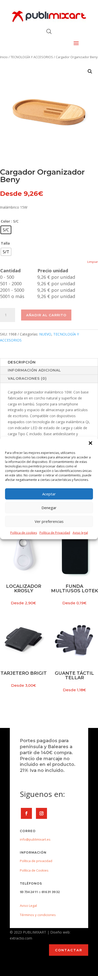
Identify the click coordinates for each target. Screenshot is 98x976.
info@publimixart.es (35, 839)
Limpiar (92, 262)
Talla (5, 243)
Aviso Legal (28, 905)
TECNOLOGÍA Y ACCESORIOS (32, 57)
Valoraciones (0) (27, 378)
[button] (90, 442)
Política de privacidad (36, 861)
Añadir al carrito (46, 315)
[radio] (6, 230)
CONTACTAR (68, 950)
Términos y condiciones (38, 915)
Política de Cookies (34, 870)
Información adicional (34, 370)
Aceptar (49, 493)
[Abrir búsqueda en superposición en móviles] (49, 31)
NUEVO (45, 334)
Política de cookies (23, 532)
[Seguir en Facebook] (26, 813)
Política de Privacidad (54, 532)
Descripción (22, 362)
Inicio (4, 57)
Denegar (49, 507)
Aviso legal (80, 532)
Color (5, 221)
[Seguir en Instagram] (41, 813)
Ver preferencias (49, 521)
